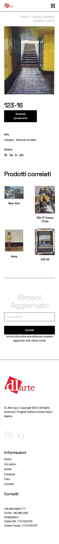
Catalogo (9, 474)
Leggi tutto (14, 195)
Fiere (7, 479)
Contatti (9, 484)
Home (7, 459)
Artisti (7, 469)
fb (8, 434)
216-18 (45, 259)
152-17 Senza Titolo (45, 219)
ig (20, 434)
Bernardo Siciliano (26, 139)
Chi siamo (10, 464)
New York (14, 203)
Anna (14, 256)
